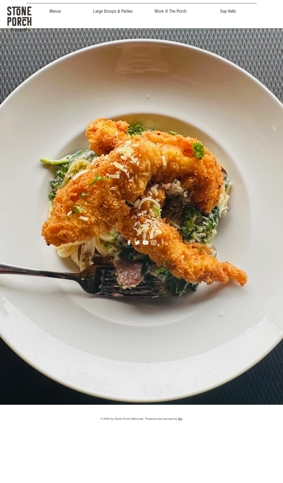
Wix (180, 418)
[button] (55, 9)
